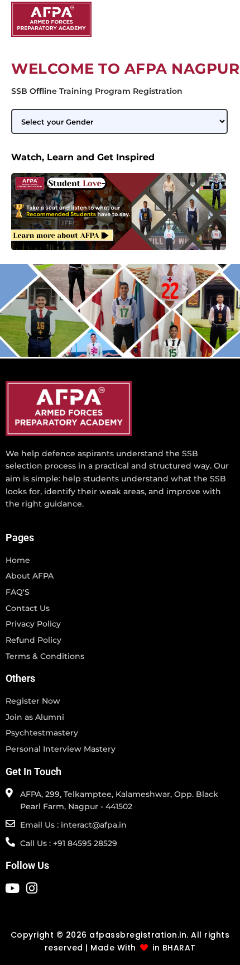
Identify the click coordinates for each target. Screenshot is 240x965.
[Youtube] (12, 888)
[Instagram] (31, 888)
